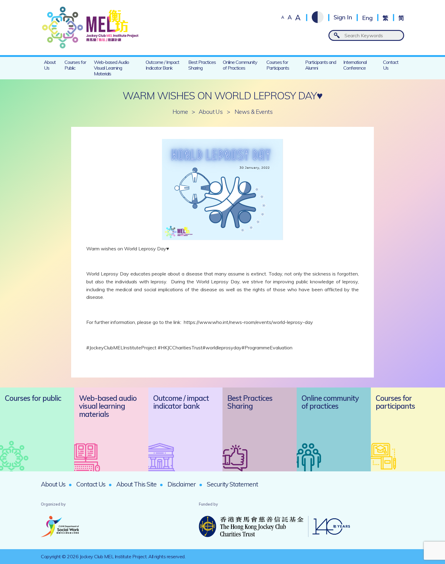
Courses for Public (75, 65)
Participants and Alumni (320, 65)
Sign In (343, 17)
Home (180, 112)
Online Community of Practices (240, 65)
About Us (50, 65)
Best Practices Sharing (202, 65)
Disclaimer (181, 484)
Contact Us (390, 65)
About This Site (136, 484)
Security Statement (232, 484)
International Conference (355, 65)
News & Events (253, 112)
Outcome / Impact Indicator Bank (162, 65)
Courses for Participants (277, 65)
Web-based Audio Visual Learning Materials (111, 68)
